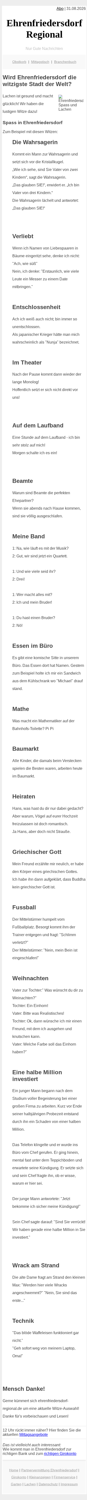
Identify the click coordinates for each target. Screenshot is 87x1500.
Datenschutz (48, 1484)
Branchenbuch (65, 62)
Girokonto (18, 1477)
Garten (16, 1484)
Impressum (69, 1484)
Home (13, 1470)
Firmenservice (64, 1477)
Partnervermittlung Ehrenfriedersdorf (49, 1470)
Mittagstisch (40, 62)
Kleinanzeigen (40, 1477)
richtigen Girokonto (60, 1454)
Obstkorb (19, 62)
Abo (60, 9)
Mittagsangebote (33, 1434)
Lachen (30, 1484)
